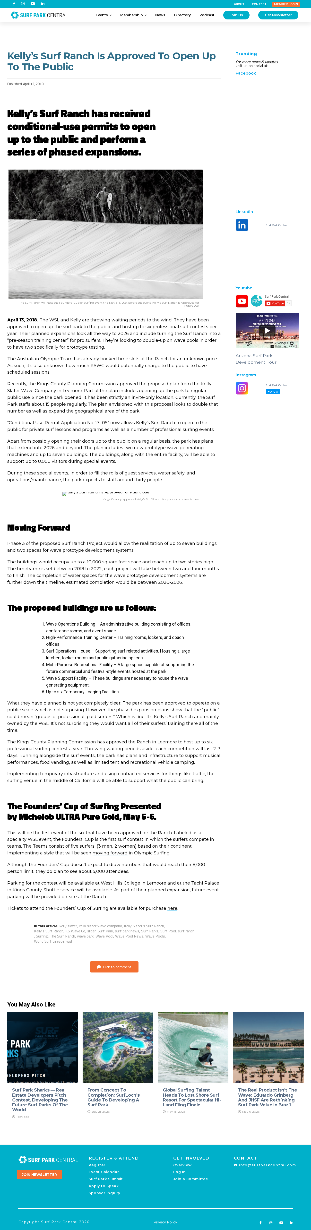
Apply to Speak (104, 1186)
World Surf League (49, 941)
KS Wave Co (75, 931)
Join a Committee (190, 1179)
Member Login (286, 4)
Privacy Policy (165, 1222)
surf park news (127, 931)
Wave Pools (155, 936)
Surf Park (105, 931)
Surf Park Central (276, 225)
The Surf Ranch (62, 936)
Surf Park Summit (106, 1179)
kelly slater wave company (100, 926)
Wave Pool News (129, 936)
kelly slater (68, 926)
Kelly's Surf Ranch (48, 931)
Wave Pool (104, 936)
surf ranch (186, 931)
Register (97, 1165)
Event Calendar (104, 1172)
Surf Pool (168, 931)
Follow (273, 391)
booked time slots (119, 358)
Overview (182, 1165)
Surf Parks (149, 931)
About (239, 4)
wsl (69, 941)
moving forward (110, 853)
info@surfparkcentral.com (267, 1165)
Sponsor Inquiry (104, 1193)
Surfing (42, 936)
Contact (259, 4)
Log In (179, 1172)
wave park (85, 936)
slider (91, 931)
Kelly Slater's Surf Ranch (144, 926)
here (172, 908)
